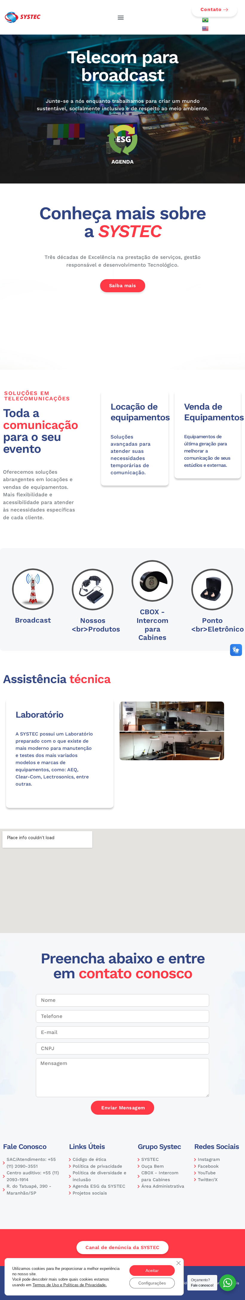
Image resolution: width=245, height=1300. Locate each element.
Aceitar (152, 1270)
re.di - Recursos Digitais (218, 1283)
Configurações (152, 1283)
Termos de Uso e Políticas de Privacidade (70, 1285)
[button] (121, 17)
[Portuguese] (205, 21)
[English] (205, 30)
